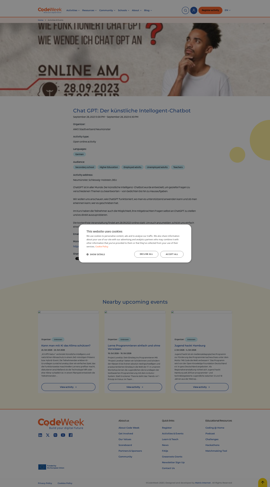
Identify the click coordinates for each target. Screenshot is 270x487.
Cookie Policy (101, 246)
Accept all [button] (172, 254)
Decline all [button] (146, 254)
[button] (95, 254)
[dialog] (135, 243)
